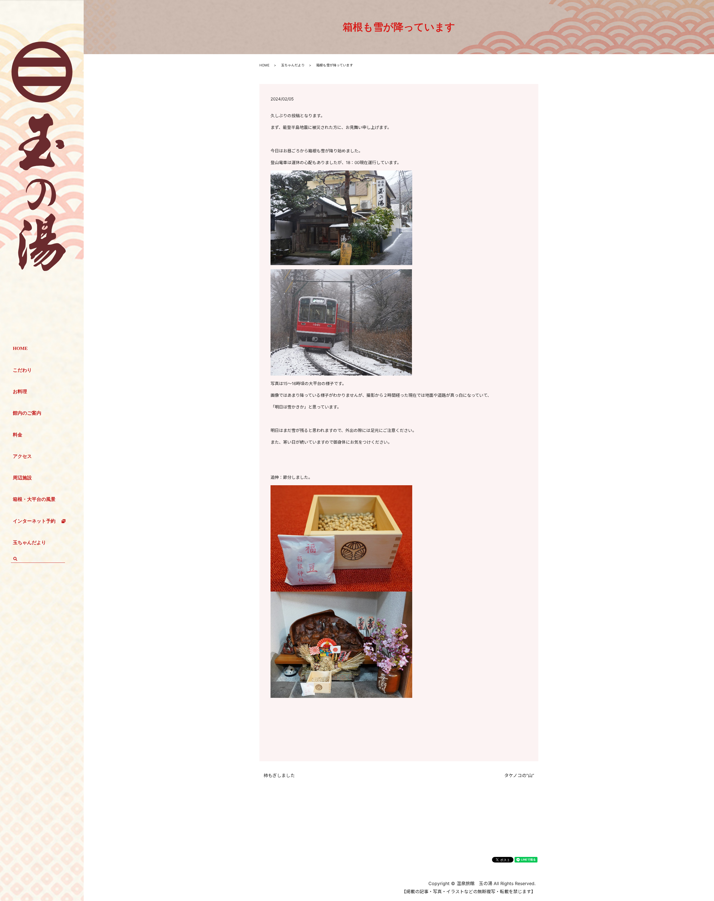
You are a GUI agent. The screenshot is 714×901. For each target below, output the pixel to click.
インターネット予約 (34, 521)
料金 (17, 435)
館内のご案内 (27, 413)
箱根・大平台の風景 (34, 499)
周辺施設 (22, 477)
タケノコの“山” (519, 775)
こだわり (22, 370)
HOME (20, 348)
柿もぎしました (279, 775)
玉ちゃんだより (29, 542)
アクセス (22, 456)
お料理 (20, 391)
